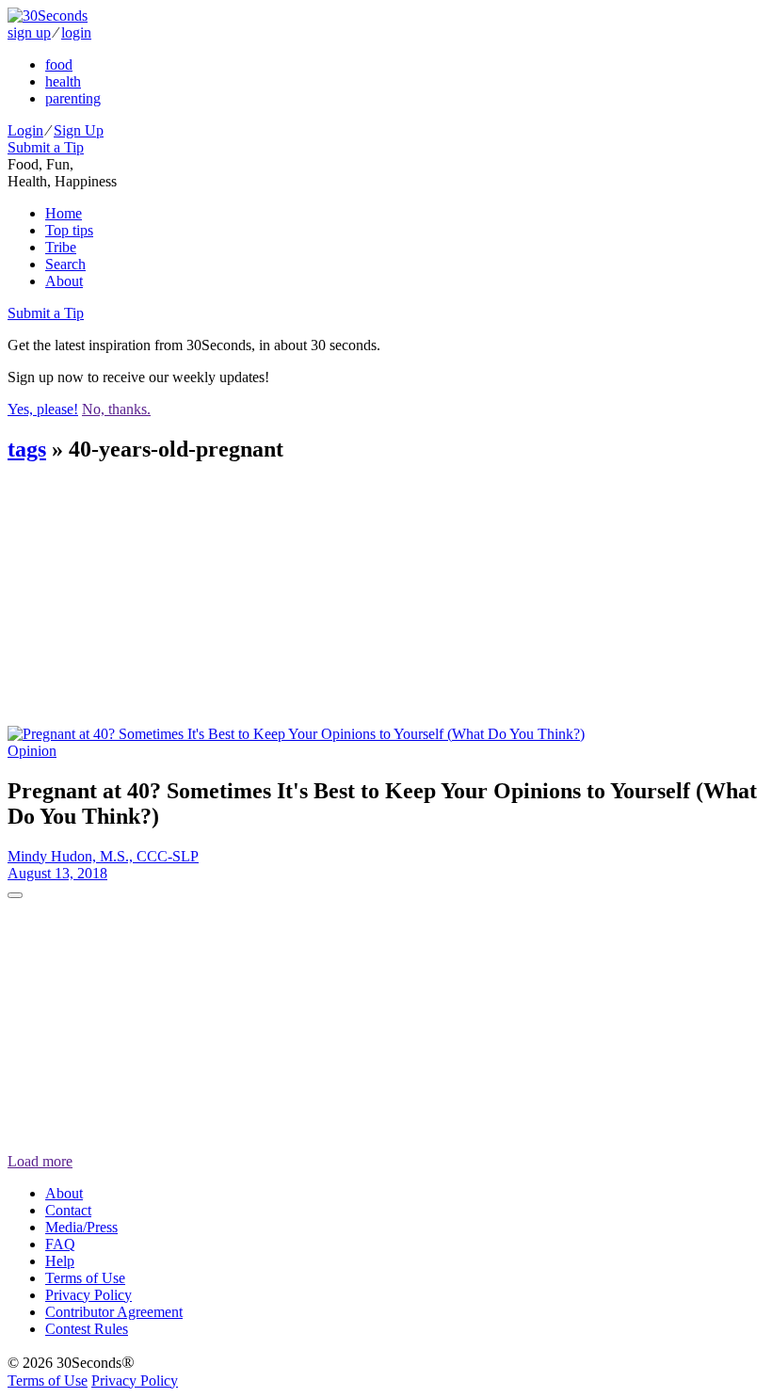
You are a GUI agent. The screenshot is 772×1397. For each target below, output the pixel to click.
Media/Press (81, 1227)
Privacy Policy (88, 1295)
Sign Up (79, 130)
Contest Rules (86, 1329)
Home (63, 213)
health (63, 81)
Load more (40, 1161)
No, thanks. (116, 409)
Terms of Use (85, 1278)
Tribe (60, 247)
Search (65, 264)
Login (25, 130)
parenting (73, 98)
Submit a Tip (46, 147)
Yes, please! (43, 409)
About (64, 281)
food (58, 64)
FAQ (60, 1244)
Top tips (69, 230)
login (76, 32)
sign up (29, 32)
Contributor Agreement (114, 1312)
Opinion (32, 751)
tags (27, 449)
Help (59, 1261)
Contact (68, 1210)
